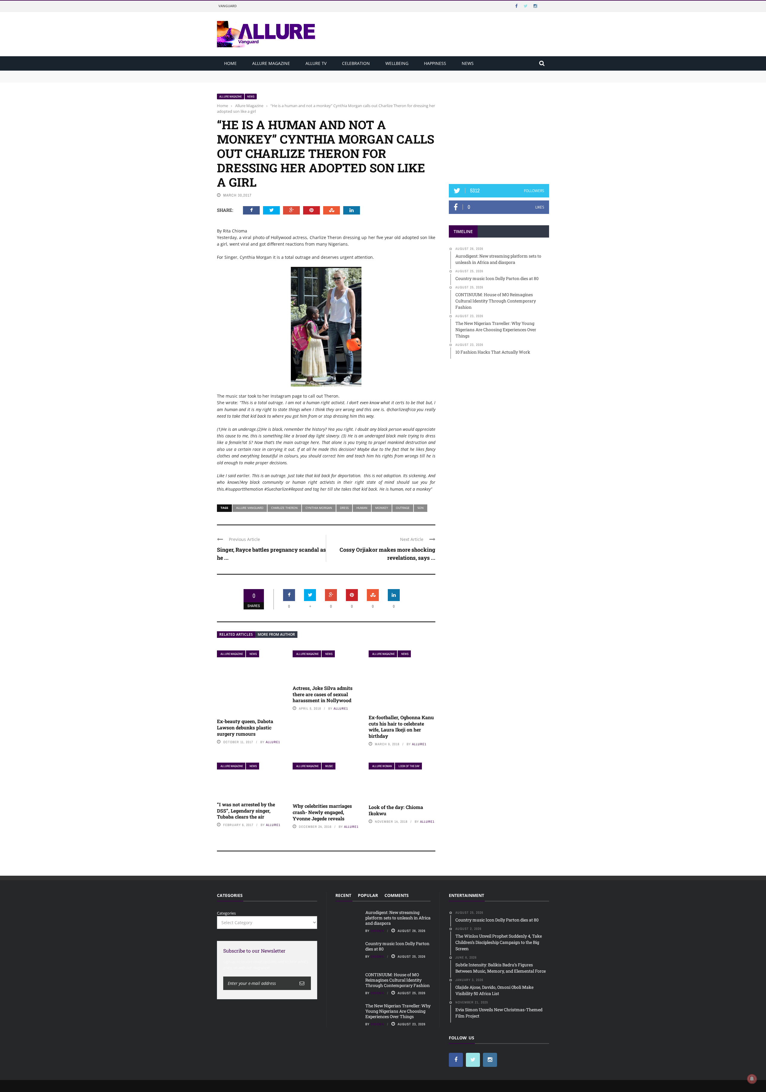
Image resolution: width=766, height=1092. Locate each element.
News (468, 63)
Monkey (381, 508)
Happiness (435, 63)
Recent (343, 895)
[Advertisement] (499, 130)
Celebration (356, 63)
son (420, 508)
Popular (368, 895)
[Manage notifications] (752, 1079)
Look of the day (409, 766)
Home (230, 63)
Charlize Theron (284, 508)
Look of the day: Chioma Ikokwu (396, 810)
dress (344, 508)
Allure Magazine (271, 63)
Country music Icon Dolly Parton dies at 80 (256, 79)
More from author (276, 634)
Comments (396, 895)
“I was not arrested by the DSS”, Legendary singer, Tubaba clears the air (246, 810)
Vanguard (227, 6)
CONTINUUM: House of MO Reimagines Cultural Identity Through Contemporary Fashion (397, 980)
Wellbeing (396, 63)
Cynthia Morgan (319, 508)
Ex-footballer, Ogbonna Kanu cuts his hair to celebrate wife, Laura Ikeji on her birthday (401, 726)
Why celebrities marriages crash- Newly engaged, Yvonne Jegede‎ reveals (322, 812)
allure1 (273, 742)
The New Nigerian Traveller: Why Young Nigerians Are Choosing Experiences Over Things (398, 1011)
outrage (403, 508)
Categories (226, 913)
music (329, 766)
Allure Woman (382, 766)
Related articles (236, 634)
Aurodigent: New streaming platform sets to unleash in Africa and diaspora (286, 73)
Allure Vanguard (249, 508)
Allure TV (316, 63)
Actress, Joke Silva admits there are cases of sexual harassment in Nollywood (322, 694)
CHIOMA (377, 931)
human (361, 508)
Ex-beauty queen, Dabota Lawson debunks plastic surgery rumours (245, 727)
